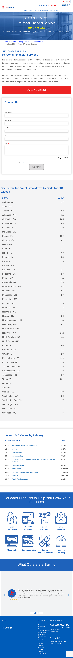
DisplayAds (12, 550)
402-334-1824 (52, 5)
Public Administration (20, 479)
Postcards (41, 647)
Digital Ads (41, 649)
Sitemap (40, 632)
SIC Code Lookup (36, 42)
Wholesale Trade (18, 465)
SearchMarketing (29, 550)
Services (15, 476)
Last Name (8, 120)
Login (67, 1)
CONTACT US (53, 10)
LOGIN (4, 620)
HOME (25, 10)
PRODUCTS (44, 10)
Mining (14, 449)
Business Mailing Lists (18, 42)
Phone (7, 136)
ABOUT (31, 10)
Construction (17, 452)
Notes (7, 143)
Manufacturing (17, 456)
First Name (8, 112)
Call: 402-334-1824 (59, 625)
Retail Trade (16, 469)
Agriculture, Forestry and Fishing (24, 445)
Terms (26, 162)
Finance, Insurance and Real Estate (25, 472)
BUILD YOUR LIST (36, 90)
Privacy (22, 162)
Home (6, 42)
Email (7, 128)
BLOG (37, 10)
